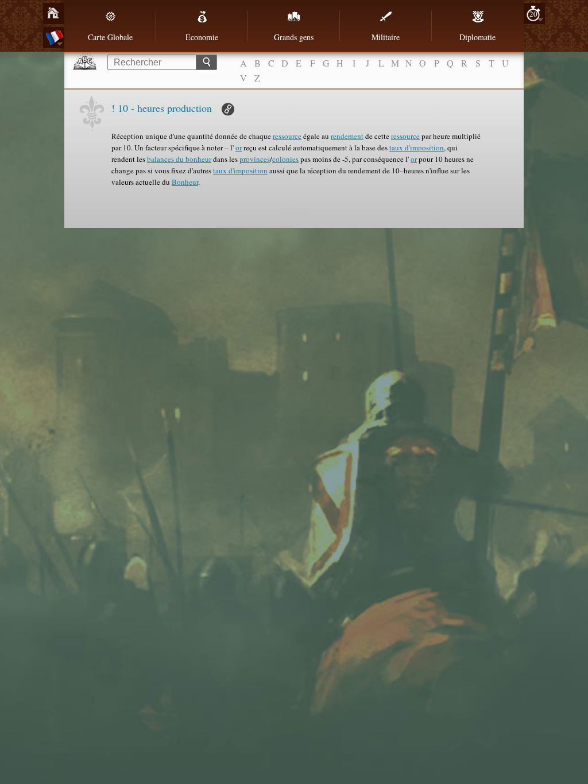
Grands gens (294, 37)
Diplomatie (477, 37)
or (238, 147)
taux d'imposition (416, 147)
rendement (347, 136)
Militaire (386, 37)
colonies (285, 159)
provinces (254, 159)
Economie (201, 37)
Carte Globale (110, 37)
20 (533, 14)
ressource (287, 136)
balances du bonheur (179, 159)
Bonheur (185, 182)
